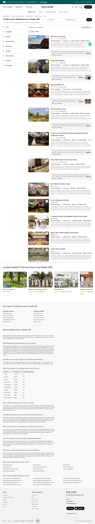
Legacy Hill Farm (7, 321)
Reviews (5, 499)
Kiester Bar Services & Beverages (10, 469)
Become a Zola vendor (8, 497)
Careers (5, 504)
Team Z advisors (35, 508)
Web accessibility (30, 521)
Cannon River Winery (8, 317)
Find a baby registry (71, 503)
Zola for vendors (89, 2)
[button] (65, 20)
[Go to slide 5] (40, 72)
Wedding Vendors (6, 16)
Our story (5, 495)
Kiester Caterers (37, 464)
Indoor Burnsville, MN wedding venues (12, 484)
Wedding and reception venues (18, 16)
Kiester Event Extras (7, 464)
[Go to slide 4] (39, 72)
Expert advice (19, 7)
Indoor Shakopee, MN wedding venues (42, 480)
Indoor (44, 16)
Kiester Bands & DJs (37, 469)
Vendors (41, 11)
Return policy (35, 504)
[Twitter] (72, 514)
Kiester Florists (66, 464)
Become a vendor (63, 11)
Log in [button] (80, 7)
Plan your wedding (7, 7)
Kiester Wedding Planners (39, 471)
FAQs (33, 497)
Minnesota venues (29, 16)
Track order (34, 499)
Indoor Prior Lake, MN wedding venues (42, 484)
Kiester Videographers (68, 466)
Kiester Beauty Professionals (39, 466)
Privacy (4, 521)
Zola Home (82, 2)
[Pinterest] (69, 514)
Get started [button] (88, 7)
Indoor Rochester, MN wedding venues (12, 478)
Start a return (35, 502)
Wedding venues (31, 11)
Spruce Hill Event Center (8, 319)
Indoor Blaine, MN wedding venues (11, 482)
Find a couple (29, 7)
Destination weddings (51, 11)
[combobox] (76, 19)
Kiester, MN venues (38, 16)
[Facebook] (67, 514)
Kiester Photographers (68, 469)
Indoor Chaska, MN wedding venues (71, 478)
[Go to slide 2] (37, 72)
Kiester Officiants (7, 466)
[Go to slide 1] (36, 72)
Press (4, 506)
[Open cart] (76, 7)
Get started (70, 508)
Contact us (34, 506)
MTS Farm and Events (8, 315)
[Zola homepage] (47, 7)
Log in (67, 499)
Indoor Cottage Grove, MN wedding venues (43, 482)
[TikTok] (76, 514)
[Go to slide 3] (38, 72)
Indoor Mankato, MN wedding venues (42, 478)
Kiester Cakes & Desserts (9, 471)
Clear (37, 31)
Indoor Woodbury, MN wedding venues (12, 480)
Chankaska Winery (7, 313)
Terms (37, 2)
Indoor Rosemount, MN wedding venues (72, 480)
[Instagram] (74, 514)
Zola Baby (77, 2)
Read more (88, 53)
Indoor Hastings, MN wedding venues (72, 482)
